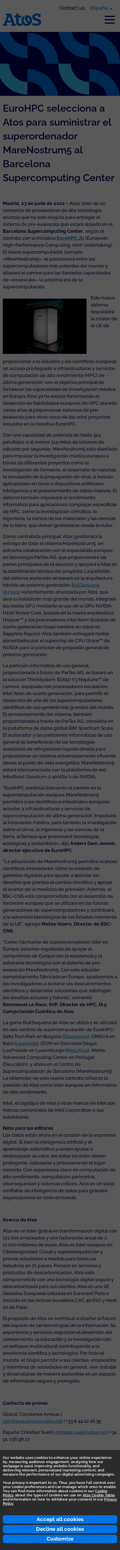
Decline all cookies (60, 1529)
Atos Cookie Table (99, 1495)
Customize (60, 1539)
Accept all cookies (60, 1519)
